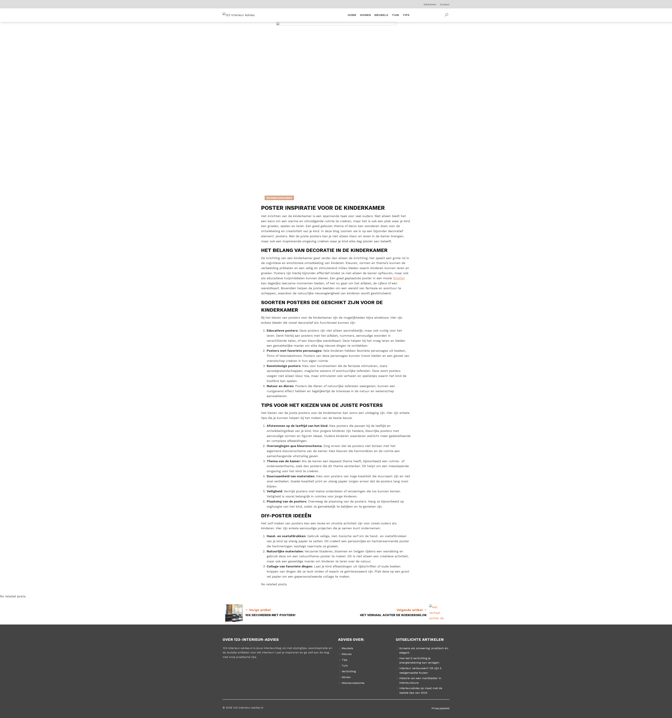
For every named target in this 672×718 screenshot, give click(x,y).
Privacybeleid (440, 708)
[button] (446, 15)
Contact (444, 4)
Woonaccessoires (279, 197)
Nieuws (347, 654)
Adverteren (430, 4)
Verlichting (349, 671)
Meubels (347, 648)
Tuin (345, 665)
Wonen (346, 677)
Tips (344, 659)
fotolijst (399, 278)
